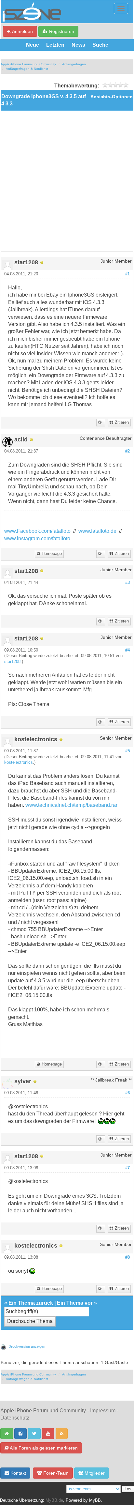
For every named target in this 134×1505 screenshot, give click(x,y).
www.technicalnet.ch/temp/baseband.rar (71, 805)
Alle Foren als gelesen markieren (43, 1448)
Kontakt (17, 1473)
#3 (127, 582)
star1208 (12, 661)
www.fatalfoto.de (97, 531)
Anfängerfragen (74, 64)
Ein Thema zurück (30, 1303)
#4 (127, 650)
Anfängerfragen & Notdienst (27, 68)
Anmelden (22, 31)
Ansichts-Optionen (111, 96)
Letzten (55, 45)
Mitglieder (94, 1473)
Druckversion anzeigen (26, 1346)
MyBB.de (54, 1500)
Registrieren (61, 31)
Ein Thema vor (75, 1303)
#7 (127, 1168)
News (78, 45)
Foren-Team (55, 1473)
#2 (127, 451)
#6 (127, 1093)
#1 (127, 274)
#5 (127, 751)
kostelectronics (18, 762)
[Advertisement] (67, 181)
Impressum (102, 1410)
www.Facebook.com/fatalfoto (37, 531)
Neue (32, 45)
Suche (100, 45)
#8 (127, 1257)
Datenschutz (14, 1418)
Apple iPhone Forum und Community (28, 64)
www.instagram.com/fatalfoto (37, 538)
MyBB (95, 1500)
